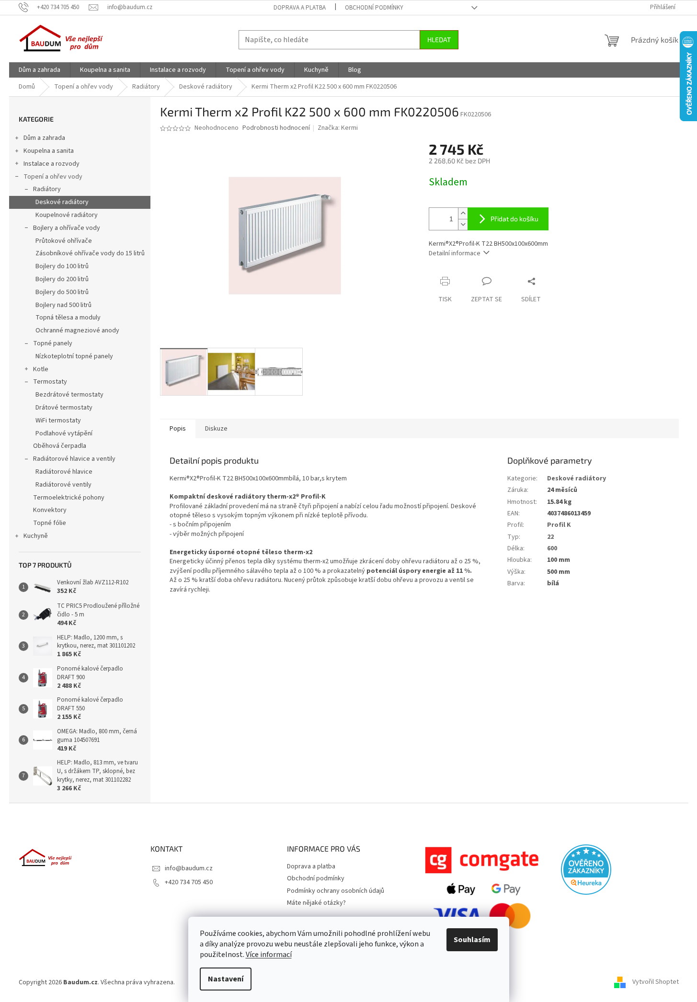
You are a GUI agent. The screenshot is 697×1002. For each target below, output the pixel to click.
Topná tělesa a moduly (68, 317)
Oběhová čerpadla (59, 446)
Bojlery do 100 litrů (62, 266)
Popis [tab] (178, 428)
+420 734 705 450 (189, 882)
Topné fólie (49, 523)
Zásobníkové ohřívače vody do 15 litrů (90, 253)
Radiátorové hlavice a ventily (74, 459)
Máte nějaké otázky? (316, 903)
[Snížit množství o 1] (463, 224)
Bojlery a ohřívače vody (66, 228)
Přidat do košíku (514, 219)
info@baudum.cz (189, 868)
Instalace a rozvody (51, 164)
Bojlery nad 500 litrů (63, 305)
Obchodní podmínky (374, 7)
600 (552, 548)
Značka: (338, 128)
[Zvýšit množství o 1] (463, 213)
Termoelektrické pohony (68, 497)
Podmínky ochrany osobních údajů (335, 891)
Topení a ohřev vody (52, 177)
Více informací (269, 954)
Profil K (559, 525)
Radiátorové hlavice (63, 472)
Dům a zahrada (44, 138)
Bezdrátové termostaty (69, 394)
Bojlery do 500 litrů (62, 292)
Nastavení (225, 979)
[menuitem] (39, 70)
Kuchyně (35, 536)
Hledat (439, 39)
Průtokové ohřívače (63, 241)
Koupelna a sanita (48, 151)
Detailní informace (454, 253)
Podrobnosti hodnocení (276, 128)
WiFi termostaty (58, 420)
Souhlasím (472, 939)
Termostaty (50, 382)
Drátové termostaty (63, 407)
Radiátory (47, 189)
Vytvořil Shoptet (655, 982)
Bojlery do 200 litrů (62, 279)
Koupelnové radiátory (66, 215)
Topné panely (52, 343)
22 (550, 537)
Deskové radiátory (62, 202)
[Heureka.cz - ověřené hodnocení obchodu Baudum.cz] (586, 869)
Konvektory (50, 510)
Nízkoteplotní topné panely (74, 356)
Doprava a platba (300, 7)
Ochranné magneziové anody (77, 330)
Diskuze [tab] (216, 428)
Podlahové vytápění (63, 433)
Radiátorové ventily (63, 485)
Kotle (40, 369)
